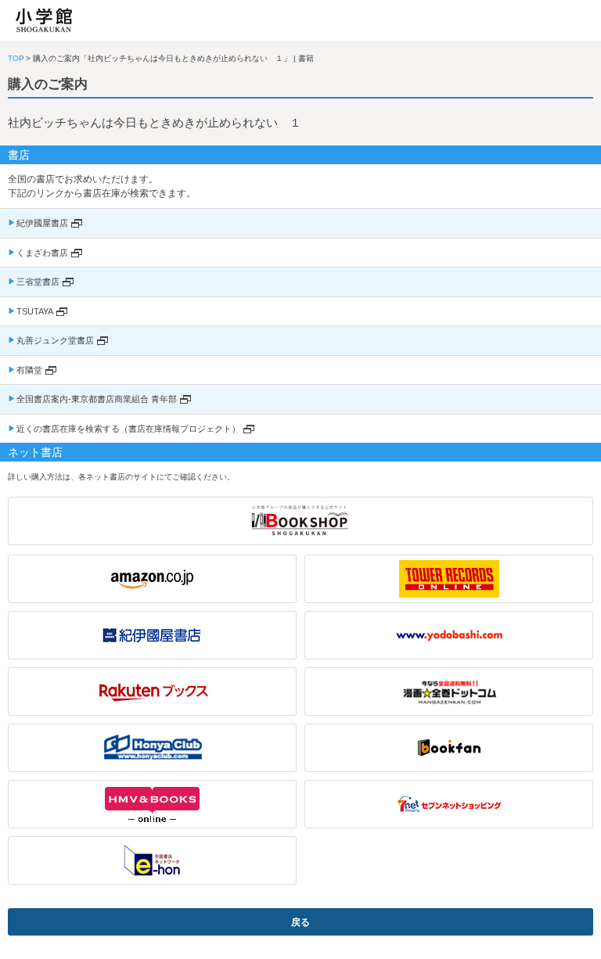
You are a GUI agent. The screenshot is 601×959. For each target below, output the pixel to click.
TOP (16, 58)
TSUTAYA (34, 311)
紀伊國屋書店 (42, 223)
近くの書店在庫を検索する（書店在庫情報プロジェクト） (128, 428)
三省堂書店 (37, 281)
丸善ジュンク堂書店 (55, 340)
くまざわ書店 (42, 252)
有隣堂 (29, 370)
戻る (300, 922)
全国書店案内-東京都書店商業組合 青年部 (96, 399)
